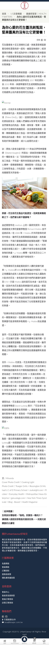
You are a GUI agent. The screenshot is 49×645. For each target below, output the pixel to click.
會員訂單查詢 (7, 599)
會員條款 (5, 567)
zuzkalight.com (36, 490)
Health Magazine (29, 502)
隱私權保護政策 (8, 577)
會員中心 (5, 592)
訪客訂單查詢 (7, 602)
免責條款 (5, 563)
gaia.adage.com (18, 498)
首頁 (4, 13)
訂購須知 (5, 570)
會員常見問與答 (8, 595)
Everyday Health (16, 494)
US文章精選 (16, 13)
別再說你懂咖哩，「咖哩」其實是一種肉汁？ (22, 515)
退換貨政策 (6, 574)
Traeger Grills (22, 486)
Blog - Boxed (14, 502)
